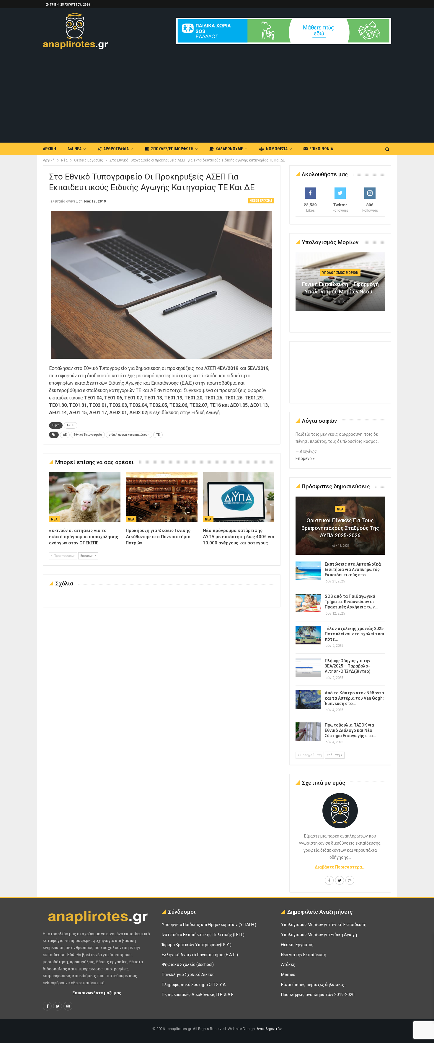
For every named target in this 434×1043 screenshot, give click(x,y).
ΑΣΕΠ (70, 425)
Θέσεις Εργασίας (261, 200)
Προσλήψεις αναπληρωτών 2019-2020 (318, 994)
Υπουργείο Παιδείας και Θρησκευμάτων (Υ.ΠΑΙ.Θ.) (209, 924)
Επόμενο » (305, 458)
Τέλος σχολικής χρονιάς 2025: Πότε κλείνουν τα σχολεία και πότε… (355, 634)
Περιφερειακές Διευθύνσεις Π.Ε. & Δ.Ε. (198, 994)
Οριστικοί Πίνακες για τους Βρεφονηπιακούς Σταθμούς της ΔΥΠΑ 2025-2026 (340, 527)
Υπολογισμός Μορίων (340, 273)
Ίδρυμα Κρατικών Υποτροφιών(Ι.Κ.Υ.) (196, 944)
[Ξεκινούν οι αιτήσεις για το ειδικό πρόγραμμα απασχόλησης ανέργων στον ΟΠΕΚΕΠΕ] (84, 497)
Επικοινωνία (321, 148)
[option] (340, 284)
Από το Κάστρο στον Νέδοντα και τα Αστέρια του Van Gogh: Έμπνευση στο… (354, 698)
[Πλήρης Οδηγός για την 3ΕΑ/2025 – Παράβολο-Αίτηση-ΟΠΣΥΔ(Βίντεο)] (308, 667)
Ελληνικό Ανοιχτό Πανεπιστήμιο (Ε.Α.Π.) (200, 954)
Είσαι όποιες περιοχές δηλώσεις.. (313, 984)
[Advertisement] (217, 93)
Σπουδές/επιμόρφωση (172, 148)
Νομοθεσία (277, 148)
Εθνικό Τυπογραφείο (88, 434)
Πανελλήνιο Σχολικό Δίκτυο (188, 974)
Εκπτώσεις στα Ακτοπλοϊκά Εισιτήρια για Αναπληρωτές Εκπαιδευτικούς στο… (353, 569)
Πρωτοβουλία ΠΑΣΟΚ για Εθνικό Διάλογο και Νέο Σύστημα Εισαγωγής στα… (350, 730)
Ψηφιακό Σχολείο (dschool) (188, 964)
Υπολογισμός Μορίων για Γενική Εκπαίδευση (323, 924)
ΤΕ (158, 434)
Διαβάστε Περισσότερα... (340, 867)
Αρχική (49, 148)
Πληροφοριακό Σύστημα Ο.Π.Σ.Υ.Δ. (194, 984)
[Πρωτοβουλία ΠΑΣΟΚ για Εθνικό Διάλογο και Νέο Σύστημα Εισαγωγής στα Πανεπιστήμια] (308, 731)
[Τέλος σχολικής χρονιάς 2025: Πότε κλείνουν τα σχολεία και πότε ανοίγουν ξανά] (308, 635)
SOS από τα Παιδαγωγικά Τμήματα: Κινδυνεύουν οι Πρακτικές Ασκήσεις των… (351, 601)
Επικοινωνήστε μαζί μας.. (98, 992)
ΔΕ (65, 434)
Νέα (77, 148)
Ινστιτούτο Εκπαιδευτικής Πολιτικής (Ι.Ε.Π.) (203, 934)
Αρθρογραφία (116, 148)
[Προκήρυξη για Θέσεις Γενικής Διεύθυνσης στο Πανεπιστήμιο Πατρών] (161, 497)
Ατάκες (288, 964)
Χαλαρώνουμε (229, 148)
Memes (288, 974)
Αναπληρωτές (269, 1028)
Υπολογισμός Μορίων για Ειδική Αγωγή (319, 934)
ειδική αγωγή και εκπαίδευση (129, 434)
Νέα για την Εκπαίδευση (303, 954)
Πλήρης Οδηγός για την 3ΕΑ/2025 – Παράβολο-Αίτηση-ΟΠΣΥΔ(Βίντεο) (348, 666)
